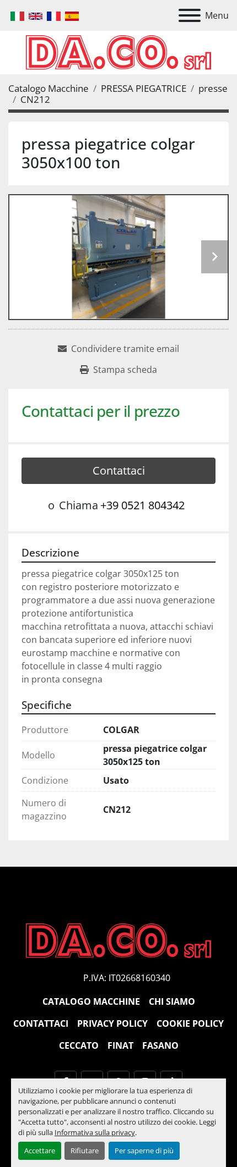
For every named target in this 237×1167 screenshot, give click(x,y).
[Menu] (190, 15)
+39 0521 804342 (142, 505)
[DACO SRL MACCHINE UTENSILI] (118, 940)
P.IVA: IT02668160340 (126, 978)
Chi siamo (172, 1001)
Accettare (39, 1150)
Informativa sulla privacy (95, 1132)
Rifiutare (85, 1150)
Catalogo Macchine (91, 1001)
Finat (120, 1045)
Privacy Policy (112, 1023)
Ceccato (79, 1045)
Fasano (160, 1045)
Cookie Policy (190, 1023)
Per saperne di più (144, 1150)
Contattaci (119, 470)
